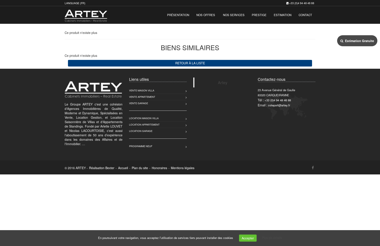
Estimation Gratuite (358, 41)
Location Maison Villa (144, 118)
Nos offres (205, 15)
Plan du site (140, 168)
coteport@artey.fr (279, 105)
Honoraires (159, 168)
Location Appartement (144, 124)
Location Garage (140, 131)
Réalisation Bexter (101, 168)
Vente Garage (138, 103)
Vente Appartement (142, 96)
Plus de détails (272, 237)
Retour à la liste (190, 63)
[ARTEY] (85, 14)
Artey (222, 82)
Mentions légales (182, 168)
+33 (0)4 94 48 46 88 (301, 3)
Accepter (248, 238)
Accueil (123, 168)
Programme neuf (140, 146)
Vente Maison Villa (141, 90)
